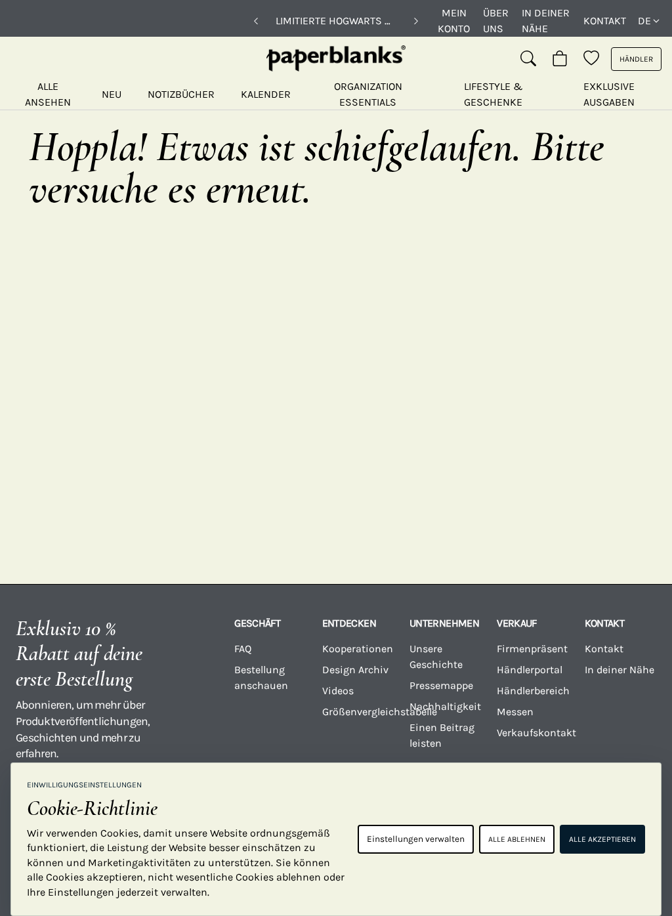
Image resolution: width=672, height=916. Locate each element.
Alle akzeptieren (602, 839)
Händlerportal (529, 669)
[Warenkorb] (559, 59)
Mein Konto (454, 21)
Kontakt (604, 20)
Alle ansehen (48, 94)
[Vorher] (256, 21)
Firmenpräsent (532, 648)
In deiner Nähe (546, 21)
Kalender (266, 94)
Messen (515, 711)
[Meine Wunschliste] (591, 59)
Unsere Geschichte (436, 656)
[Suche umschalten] (528, 59)
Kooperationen (357, 648)
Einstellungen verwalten (416, 839)
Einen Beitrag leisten (442, 735)
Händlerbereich (532, 690)
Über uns (496, 21)
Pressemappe (441, 685)
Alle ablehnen (516, 839)
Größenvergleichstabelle (358, 711)
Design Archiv (355, 669)
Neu (111, 94)
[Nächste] (416, 21)
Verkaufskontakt (532, 732)
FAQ (242, 648)
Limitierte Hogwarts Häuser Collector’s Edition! (336, 20)
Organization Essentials (368, 94)
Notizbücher (181, 94)
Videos (338, 690)
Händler (636, 59)
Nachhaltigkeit (445, 706)
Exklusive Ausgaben (609, 94)
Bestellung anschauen (261, 677)
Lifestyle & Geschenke (493, 94)
